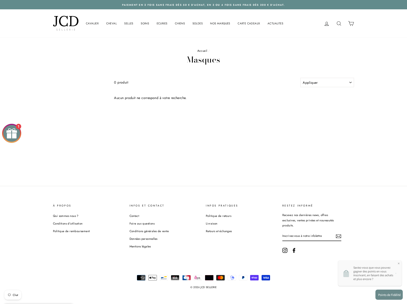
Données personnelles (144, 239)
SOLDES (197, 23)
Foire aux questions (142, 223)
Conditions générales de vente (149, 231)
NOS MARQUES (220, 23)
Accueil (202, 51)
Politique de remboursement (71, 231)
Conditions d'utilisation (68, 223)
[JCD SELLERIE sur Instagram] (284, 250)
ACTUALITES (275, 23)
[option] (203, 4)
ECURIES (162, 23)
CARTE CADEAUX (249, 23)
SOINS (145, 23)
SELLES (128, 23)
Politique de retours (218, 216)
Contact (134, 216)
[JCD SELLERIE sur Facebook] (294, 250)
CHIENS (180, 23)
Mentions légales (140, 246)
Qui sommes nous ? (66, 216)
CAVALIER (92, 23)
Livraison (211, 223)
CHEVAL (111, 23)
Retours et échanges (219, 231)
